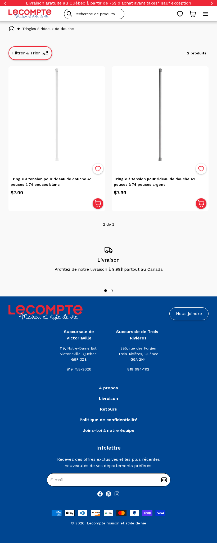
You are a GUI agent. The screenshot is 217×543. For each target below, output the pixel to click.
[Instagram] (117, 494)
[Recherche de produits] (118, 14)
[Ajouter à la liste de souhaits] (98, 168)
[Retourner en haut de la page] (203, 511)
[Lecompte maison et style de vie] (30, 13)
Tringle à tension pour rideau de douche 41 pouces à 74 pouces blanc (51, 182)
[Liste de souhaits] (180, 14)
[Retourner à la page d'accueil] (45, 313)
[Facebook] (100, 494)
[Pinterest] (108, 494)
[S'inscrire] (164, 480)
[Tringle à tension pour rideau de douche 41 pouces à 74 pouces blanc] (57, 114)
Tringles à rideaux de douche (48, 29)
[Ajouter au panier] (98, 203)
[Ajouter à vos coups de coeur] (98, 169)
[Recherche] (69, 14)
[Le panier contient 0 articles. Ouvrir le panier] (192, 14)
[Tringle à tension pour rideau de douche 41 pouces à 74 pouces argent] (160, 114)
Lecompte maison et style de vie (116, 523)
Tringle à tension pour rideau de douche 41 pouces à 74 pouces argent (154, 182)
